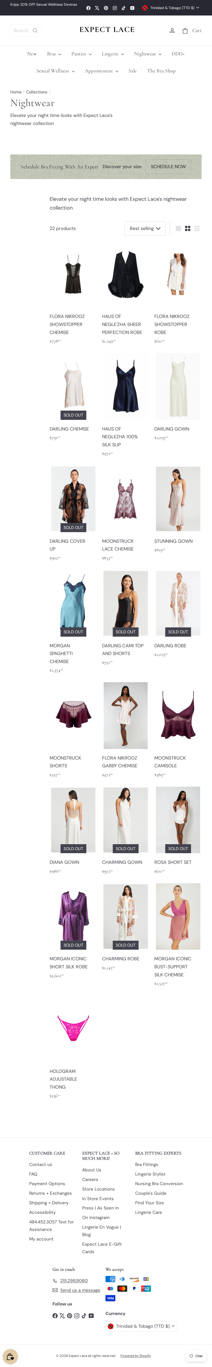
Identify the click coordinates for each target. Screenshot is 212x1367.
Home (15, 92)
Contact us (40, 1164)
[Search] (35, 30)
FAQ (33, 1174)
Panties (79, 54)
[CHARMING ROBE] (125, 929)
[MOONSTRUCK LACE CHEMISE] (125, 515)
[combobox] (25, 30)
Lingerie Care (148, 1212)
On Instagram (96, 1217)
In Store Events (98, 1198)
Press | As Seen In (100, 1208)
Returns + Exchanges (50, 1193)
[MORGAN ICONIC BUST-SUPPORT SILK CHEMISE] (178, 937)
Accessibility (42, 1212)
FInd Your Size (149, 1203)
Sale (132, 71)
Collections (36, 92)
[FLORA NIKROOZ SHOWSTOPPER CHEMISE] (73, 294)
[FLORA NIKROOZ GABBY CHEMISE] (125, 732)
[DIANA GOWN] (73, 832)
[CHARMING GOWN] (125, 832)
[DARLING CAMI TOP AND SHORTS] (125, 620)
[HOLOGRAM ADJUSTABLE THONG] (73, 1049)
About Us (91, 1170)
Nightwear (145, 54)
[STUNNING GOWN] (178, 511)
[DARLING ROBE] (178, 616)
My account (41, 1239)
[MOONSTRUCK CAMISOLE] (178, 732)
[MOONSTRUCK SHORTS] (73, 732)
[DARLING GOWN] (178, 399)
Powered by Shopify (135, 1356)
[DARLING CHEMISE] (73, 399)
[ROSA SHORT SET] (178, 832)
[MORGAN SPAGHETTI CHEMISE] (73, 623)
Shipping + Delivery (49, 1203)
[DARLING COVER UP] (73, 515)
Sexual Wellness (53, 71)
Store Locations (98, 1189)
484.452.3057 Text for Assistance (51, 1225)
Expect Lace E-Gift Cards (102, 1247)
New (32, 54)
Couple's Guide (150, 1193)
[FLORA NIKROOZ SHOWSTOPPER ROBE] (178, 294)
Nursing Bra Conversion (159, 1183)
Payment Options (47, 1183)
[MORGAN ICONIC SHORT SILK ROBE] (73, 933)
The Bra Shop (161, 71)
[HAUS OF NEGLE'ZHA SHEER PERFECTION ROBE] (125, 294)
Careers (90, 1179)
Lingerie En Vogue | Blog (101, 1230)
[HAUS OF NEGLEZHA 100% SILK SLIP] (125, 407)
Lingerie (111, 54)
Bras (52, 54)
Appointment (99, 71)
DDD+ (178, 54)
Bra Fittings (146, 1164)
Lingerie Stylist (150, 1174)
